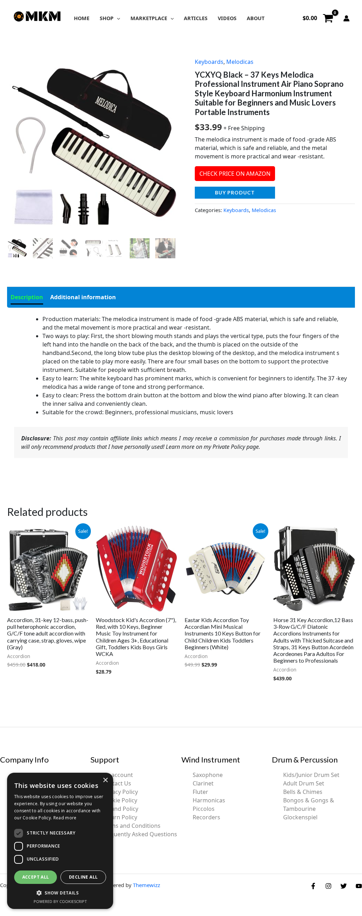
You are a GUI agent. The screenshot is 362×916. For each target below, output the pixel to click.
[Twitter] (343, 886)
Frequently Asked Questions (139, 834)
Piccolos (204, 809)
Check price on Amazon (234, 173)
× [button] (105, 780)
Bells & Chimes (302, 792)
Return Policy (119, 817)
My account (117, 775)
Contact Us (116, 783)
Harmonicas (209, 800)
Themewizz (146, 884)
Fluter (200, 792)
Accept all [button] (35, 877)
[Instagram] (328, 886)
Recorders (206, 817)
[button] (116, 18)
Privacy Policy (120, 792)
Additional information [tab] (83, 297)
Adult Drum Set (303, 783)
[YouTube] (359, 886)
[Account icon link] (346, 18)
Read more (65, 818)
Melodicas (239, 62)
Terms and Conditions (131, 826)
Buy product (235, 192)
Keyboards (209, 62)
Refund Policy (120, 809)
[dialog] (60, 841)
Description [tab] (27, 297)
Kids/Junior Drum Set (311, 775)
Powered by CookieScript (60, 901)
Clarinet (203, 783)
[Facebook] (313, 886)
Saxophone (208, 775)
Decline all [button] (83, 877)
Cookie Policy (119, 800)
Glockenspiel (300, 817)
